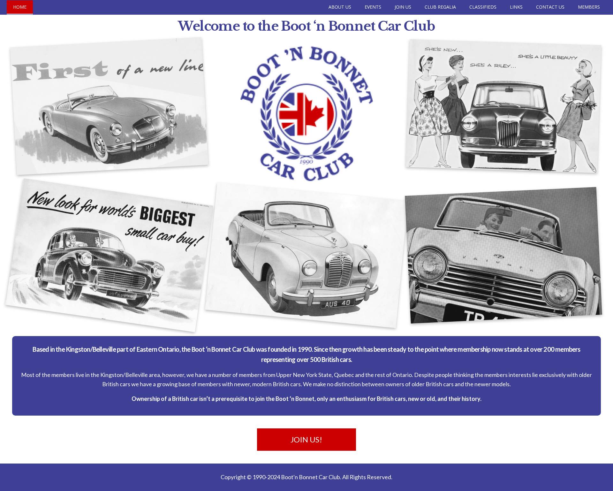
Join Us (403, 7)
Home (19, 7)
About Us (340, 7)
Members (589, 7)
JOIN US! (306, 439)
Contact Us (550, 7)
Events (373, 7)
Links (516, 7)
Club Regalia (440, 7)
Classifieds (482, 7)
